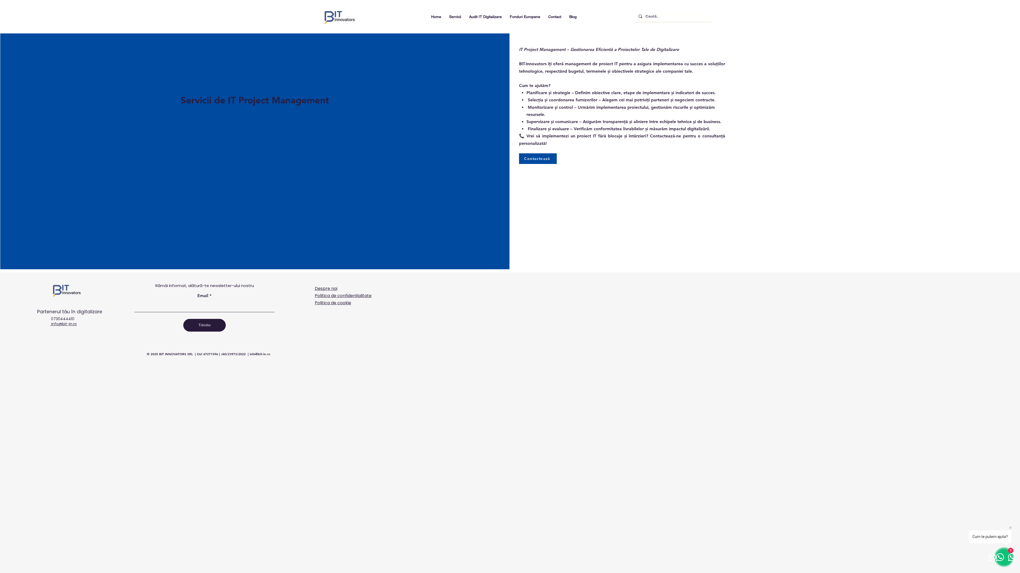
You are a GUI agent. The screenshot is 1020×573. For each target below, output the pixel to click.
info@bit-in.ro (63, 324)
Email (202, 296)
